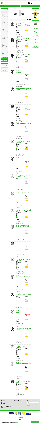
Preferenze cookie (20, 417)
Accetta (35, 422)
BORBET (17, 61)
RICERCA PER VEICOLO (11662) (3, 11)
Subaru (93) (3, 51)
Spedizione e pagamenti (18, 402)
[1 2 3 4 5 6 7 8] (26, 44)
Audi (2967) (3, 14)
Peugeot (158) (3, 37)
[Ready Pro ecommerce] (20, 419)
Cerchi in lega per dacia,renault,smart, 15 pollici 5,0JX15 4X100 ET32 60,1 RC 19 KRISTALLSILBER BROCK (22, 226)
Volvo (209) (3, 54)
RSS (37, 47)
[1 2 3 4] (26, 78)
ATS (16, 148)
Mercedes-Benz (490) (4, 31)
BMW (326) (3, 15)
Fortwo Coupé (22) (4, 47)
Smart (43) (3, 44)
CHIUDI (39, 421)
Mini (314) (3, 32)
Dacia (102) (3, 17)
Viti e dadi (10, 5)
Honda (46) (3, 21)
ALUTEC (17, 29)
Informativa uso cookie (17, 403)
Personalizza (25, 422)
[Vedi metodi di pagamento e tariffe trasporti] (20, 414)
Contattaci (16, 401)
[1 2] (26, 232)
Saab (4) (3, 40)
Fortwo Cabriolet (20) (4, 46)
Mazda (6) (3, 30)
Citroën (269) (3, 16)
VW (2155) (3, 55)
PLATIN (16, 45)
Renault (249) (3, 39)
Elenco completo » (34, 47)
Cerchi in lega (5, 5)
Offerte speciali (18, 5)
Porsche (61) (3, 38)
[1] (26, 248)
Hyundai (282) (3, 22)
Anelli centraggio (13, 5)
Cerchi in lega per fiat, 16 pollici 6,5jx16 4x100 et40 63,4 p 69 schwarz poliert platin (23, 242)
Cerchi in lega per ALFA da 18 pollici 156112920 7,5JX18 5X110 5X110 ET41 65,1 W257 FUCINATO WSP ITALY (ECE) (35, 28)
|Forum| (19, 0)
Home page (2, 5)
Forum (24, 5)
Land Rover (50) (3, 29)
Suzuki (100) (3, 52)
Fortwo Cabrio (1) (4, 45)
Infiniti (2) (3, 23)
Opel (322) (3, 36)
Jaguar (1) (3, 24)
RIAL (16, 113)
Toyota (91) (3, 53)
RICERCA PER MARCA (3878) (3, 9)
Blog (21, 5)
